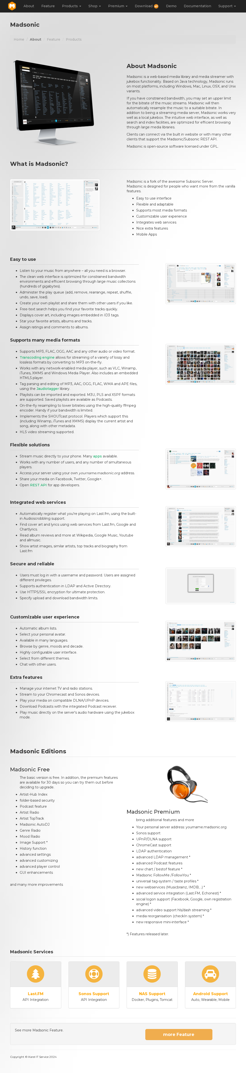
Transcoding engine (37, 357)
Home (19, 39)
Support (226, 6)
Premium (116, 6)
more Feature (178, 1034)
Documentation (197, 6)
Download (144, 6)
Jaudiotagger (48, 389)
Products (70, 6)
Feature (48, 6)
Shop (93, 6)
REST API (38, 485)
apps (97, 456)
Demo (171, 6)
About (29, 6)
